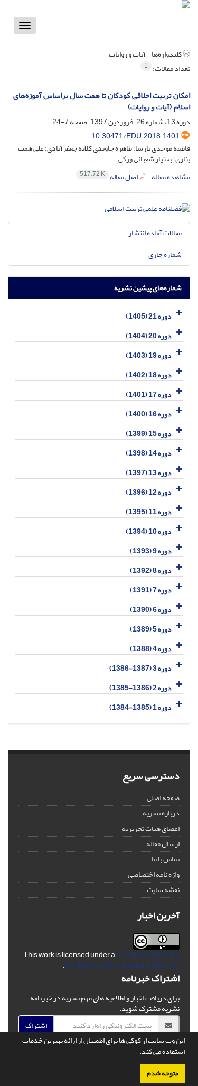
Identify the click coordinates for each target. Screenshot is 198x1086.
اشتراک (36, 1025)
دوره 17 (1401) (149, 394)
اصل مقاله (109, 177)
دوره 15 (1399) (149, 433)
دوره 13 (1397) (149, 473)
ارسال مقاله (163, 844)
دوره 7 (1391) (151, 590)
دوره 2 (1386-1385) (140, 688)
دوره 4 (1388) (151, 649)
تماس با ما (166, 859)
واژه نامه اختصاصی (154, 874)
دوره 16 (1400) (149, 414)
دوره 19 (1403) (149, 355)
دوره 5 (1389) (151, 629)
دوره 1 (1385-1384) (140, 707)
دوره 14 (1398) (149, 453)
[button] (136, 1052)
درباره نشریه (161, 813)
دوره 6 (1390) (151, 609)
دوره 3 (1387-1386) (140, 668)
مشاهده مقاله (171, 177)
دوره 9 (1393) (151, 551)
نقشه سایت (163, 890)
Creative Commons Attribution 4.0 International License (122, 960)
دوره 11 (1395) (149, 512)
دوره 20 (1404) (149, 336)
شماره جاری (165, 254)
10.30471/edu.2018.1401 (135, 136)
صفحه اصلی (163, 798)
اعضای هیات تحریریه (151, 828)
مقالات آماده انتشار (155, 233)
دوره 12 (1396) (149, 492)
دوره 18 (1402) (149, 375)
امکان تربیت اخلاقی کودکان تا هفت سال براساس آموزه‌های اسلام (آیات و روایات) (101, 101)
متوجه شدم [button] (162, 1073)
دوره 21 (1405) (149, 316)
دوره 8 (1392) (151, 570)
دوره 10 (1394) (149, 531)
